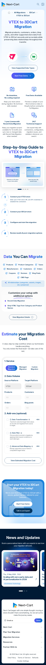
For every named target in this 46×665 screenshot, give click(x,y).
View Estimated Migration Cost (23, 460)
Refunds (35, 658)
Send (38, 620)
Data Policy (12, 658)
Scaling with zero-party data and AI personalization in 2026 (18, 578)
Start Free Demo (23, 504)
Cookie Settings (23, 661)
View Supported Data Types (23, 68)
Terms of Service (24, 658)
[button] (20, 189)
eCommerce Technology (12, 583)
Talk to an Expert (23, 511)
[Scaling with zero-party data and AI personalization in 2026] (36, 579)
